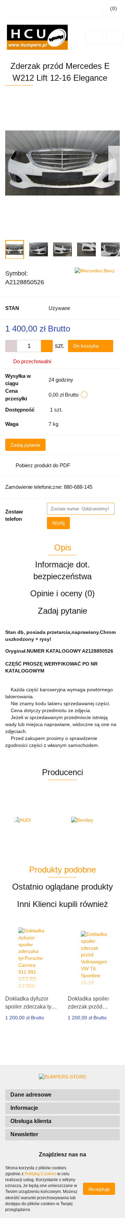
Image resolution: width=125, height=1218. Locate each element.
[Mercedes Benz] (95, 270)
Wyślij (58, 523)
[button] (62, 1095)
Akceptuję (99, 1189)
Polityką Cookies (40, 1173)
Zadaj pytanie (25, 445)
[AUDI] (33, 820)
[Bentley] (91, 820)
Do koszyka (86, 346)
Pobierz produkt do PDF (43, 465)
